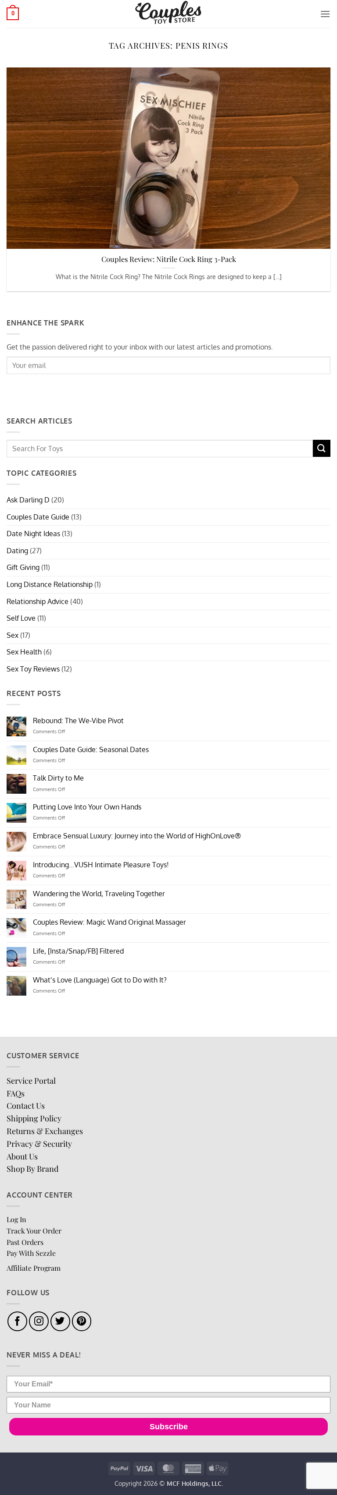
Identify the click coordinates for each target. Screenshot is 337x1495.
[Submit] (321, 448)
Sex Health (24, 651)
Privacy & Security (39, 1143)
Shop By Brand (32, 1168)
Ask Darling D (28, 499)
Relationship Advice (37, 601)
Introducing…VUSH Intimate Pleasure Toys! (101, 865)
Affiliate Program (34, 1267)
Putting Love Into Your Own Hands (87, 807)
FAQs (16, 1093)
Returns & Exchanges (45, 1131)
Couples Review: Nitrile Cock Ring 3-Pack (168, 259)
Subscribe (169, 1426)
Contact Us (26, 1105)
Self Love (21, 618)
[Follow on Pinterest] (82, 1321)
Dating (17, 550)
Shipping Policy (34, 1118)
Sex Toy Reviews (33, 668)
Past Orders (25, 1242)
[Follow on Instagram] (39, 1321)
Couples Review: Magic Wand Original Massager (109, 922)
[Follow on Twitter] (60, 1321)
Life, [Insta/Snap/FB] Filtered (78, 951)
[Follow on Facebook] (17, 1321)
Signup (28, 389)
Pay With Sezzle (31, 1253)
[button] (13, 14)
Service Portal (31, 1080)
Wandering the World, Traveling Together (99, 894)
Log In (16, 1219)
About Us (22, 1156)
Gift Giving (23, 567)
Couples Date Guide (38, 516)
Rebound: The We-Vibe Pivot (78, 721)
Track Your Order (34, 1230)
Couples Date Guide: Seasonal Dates (91, 750)
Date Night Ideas (33, 533)
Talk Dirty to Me (58, 778)
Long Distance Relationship (50, 584)
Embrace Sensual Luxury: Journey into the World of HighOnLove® (137, 836)
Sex (12, 635)
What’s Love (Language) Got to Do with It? (100, 980)
